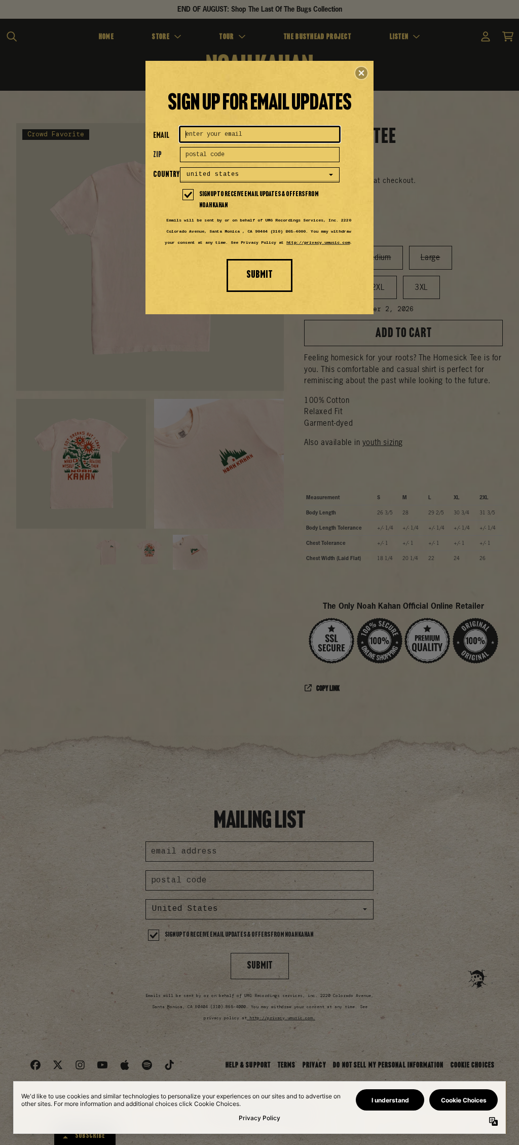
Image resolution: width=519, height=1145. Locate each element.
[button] (361, 73)
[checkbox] (261, 200)
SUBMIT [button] (259, 275)
